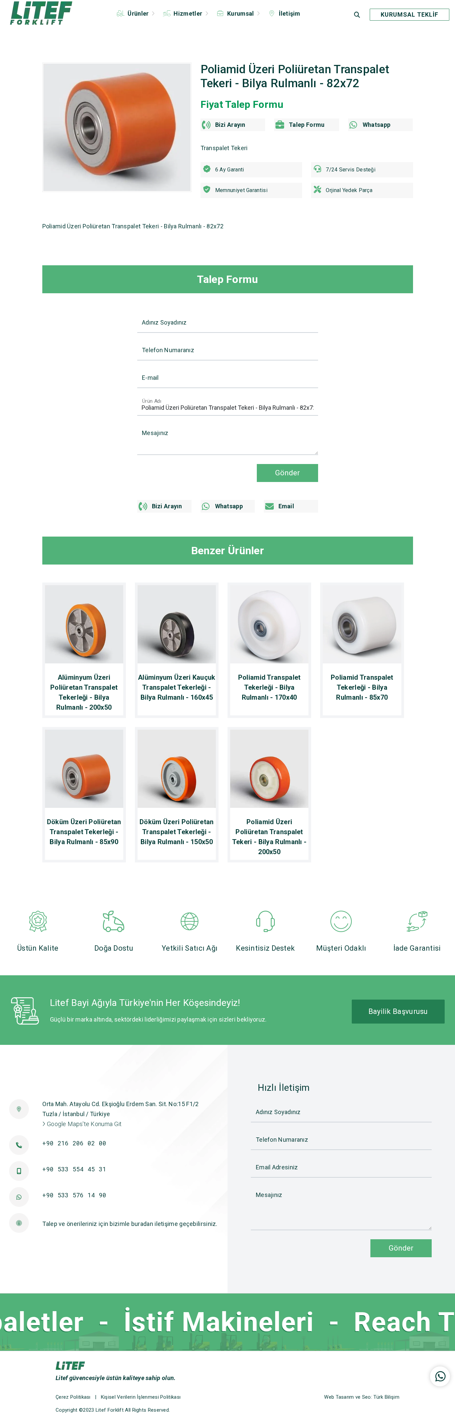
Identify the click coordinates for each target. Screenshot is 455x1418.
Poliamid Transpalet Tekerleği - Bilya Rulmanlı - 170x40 (269, 687)
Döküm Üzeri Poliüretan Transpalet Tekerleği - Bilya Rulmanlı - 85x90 (84, 832)
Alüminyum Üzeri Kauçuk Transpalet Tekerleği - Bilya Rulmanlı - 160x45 (177, 687)
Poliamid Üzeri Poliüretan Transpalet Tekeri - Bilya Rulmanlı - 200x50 (269, 837)
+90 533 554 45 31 (74, 1169)
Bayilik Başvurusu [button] (398, 1011)
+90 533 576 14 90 (74, 1195)
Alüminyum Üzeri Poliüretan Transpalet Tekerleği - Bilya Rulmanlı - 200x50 (84, 692)
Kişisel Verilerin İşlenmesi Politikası (141, 1397)
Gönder (287, 472)
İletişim (288, 13)
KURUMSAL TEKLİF (409, 14)
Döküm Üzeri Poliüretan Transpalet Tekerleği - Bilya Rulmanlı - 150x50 (177, 832)
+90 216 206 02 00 (74, 1143)
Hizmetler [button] (188, 13)
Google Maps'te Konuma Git (84, 1123)
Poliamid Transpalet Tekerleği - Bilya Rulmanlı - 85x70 (362, 687)
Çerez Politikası (73, 1397)
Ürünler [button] (138, 13)
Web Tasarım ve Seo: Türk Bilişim (361, 1397)
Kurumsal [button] (240, 13)
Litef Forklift (110, 1410)
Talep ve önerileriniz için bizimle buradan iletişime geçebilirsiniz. (129, 1223)
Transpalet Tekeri (224, 147)
